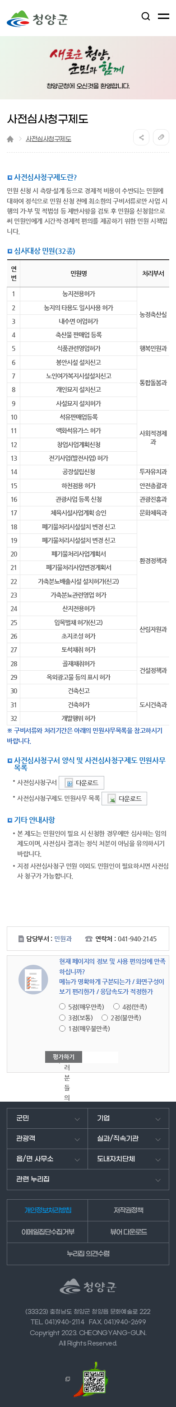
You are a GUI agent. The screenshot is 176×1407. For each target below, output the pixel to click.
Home (10, 139)
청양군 (37, 18)
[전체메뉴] (163, 16)
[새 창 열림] (66, 1379)
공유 (141, 137)
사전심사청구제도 (48, 139)
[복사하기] (161, 137)
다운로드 (87, 782)
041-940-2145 (137, 938)
